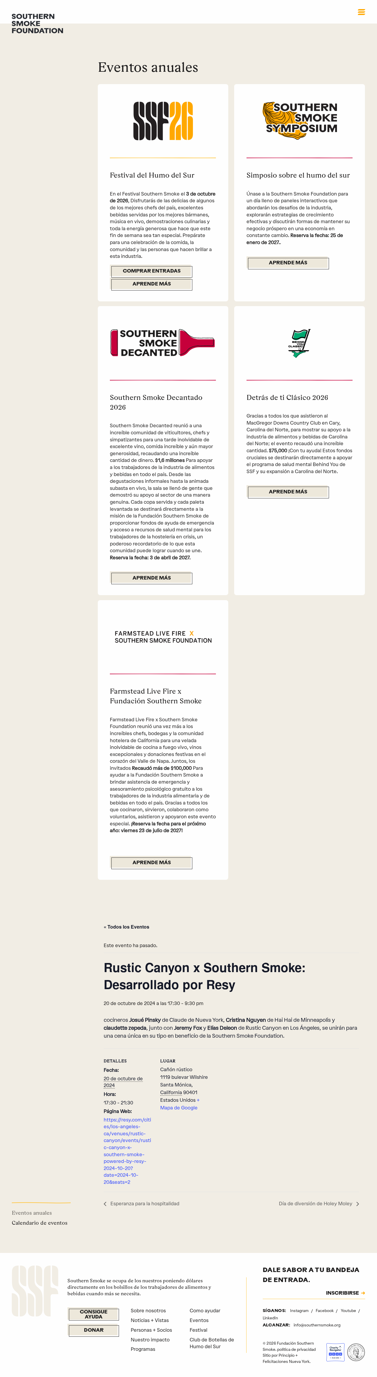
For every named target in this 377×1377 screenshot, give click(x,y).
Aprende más (152, 284)
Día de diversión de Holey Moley (316, 1203)
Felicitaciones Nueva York (286, 1361)
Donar (94, 1330)
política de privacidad (296, 1349)
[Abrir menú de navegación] (361, 12)
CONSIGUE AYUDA (94, 1314)
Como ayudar (205, 1310)
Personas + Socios (151, 1330)
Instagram (300, 1310)
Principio (287, 1355)
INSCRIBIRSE (342, 1293)
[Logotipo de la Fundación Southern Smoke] (35, 1292)
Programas (143, 1349)
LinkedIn (270, 1318)
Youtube (349, 1310)
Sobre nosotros (148, 1310)
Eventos (199, 1320)
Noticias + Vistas (150, 1320)
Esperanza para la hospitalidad (144, 1203)
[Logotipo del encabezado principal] (37, 23)
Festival (198, 1330)
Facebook (325, 1310)
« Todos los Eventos (126, 926)
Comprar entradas (152, 271)
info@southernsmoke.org (317, 1325)
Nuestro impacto (150, 1340)
